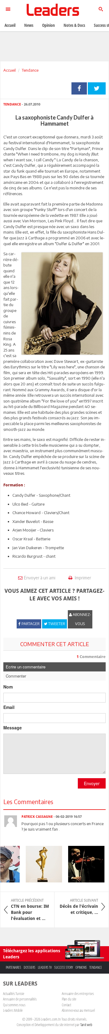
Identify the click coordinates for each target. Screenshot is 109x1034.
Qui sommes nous (14, 1004)
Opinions (81, 967)
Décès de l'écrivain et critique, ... (79, 906)
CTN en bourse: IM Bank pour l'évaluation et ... (30, 909)
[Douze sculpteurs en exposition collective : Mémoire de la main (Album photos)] (41, 864)
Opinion (48, 25)
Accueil (9, 70)
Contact (66, 1004)
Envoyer (92, 783)
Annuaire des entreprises (78, 993)
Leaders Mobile (13, 1010)
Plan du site (69, 999)
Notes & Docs (74, 25)
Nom (8, 687)
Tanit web (86, 1024)
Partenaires (13, 967)
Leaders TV (45, 967)
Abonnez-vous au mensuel (78, 1010)
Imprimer (82, 577)
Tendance (30, 70)
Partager (79, 88)
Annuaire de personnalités (20, 999)
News (28, 25)
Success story (63, 967)
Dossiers (29, 967)
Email (9, 707)
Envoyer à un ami (39, 577)
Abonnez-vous (81, 619)
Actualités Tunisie (13, 993)
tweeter (97, 88)
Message (12, 728)
